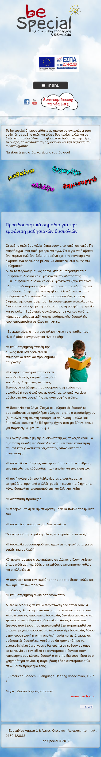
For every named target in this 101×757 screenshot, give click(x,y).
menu (53, 85)
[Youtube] (35, 101)
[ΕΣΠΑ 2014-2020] (50, 47)
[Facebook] (27, 101)
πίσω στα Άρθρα (83, 696)
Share (88, 706)
